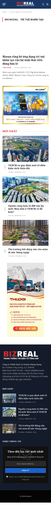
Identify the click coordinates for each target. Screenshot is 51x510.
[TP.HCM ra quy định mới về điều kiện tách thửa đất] (25, 149)
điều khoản (24, 477)
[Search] (47, 4)
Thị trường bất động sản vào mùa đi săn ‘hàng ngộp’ (28, 251)
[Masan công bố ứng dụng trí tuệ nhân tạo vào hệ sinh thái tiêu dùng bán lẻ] (25, 40)
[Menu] (4, 4)
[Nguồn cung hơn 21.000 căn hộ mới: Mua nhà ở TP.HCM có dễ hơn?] (25, 189)
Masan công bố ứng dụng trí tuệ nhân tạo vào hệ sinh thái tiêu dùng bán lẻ (23, 60)
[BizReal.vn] (25, 4)
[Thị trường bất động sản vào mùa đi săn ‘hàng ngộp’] (25, 233)
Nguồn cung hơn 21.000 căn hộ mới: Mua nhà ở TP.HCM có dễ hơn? (26, 208)
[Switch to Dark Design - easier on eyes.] (43, 4)
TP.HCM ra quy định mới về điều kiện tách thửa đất (26, 167)
